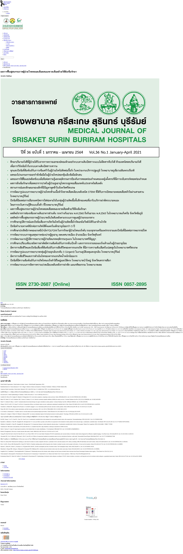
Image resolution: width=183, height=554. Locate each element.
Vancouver (5, 362)
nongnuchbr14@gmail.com (11, 548)
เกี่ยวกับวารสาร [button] (7, 40)
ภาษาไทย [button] (5, 11)
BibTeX (5, 369)
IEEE (4, 358)
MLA (4, 359)
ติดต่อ (7, 47)
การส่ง (8, 43)
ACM (4, 350)
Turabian (5, 361)
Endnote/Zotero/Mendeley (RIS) (10, 367)
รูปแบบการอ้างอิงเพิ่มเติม (6, 348)
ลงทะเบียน (6, 7)
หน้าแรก (5, 33)
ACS (4, 352)
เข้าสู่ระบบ (6, 8)
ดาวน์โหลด (6, 49)
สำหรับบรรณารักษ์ (8, 477)
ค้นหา (4, 54)
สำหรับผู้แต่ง (6, 475)
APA (4, 353)
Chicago (5, 356)
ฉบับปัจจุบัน (6, 35)
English (8, 13)
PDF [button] (2, 302)
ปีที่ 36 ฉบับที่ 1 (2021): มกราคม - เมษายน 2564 (14, 65)
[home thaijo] (91, 498)
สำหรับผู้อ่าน (6, 474)
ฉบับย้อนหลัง (6, 36)
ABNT (5, 354)
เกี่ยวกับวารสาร (10, 42)
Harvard (5, 357)
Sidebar (5, 4)
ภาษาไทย (5, 467)
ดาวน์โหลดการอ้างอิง (5, 365)
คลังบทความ (6, 63)
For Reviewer (6, 529)
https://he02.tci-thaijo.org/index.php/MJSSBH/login (25, 550)
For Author (5, 528)
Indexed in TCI (4, 484)
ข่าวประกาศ (6, 38)
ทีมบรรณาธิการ (10, 45)
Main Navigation (7, 1)
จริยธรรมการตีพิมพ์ (8, 51)
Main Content (6, 3)
